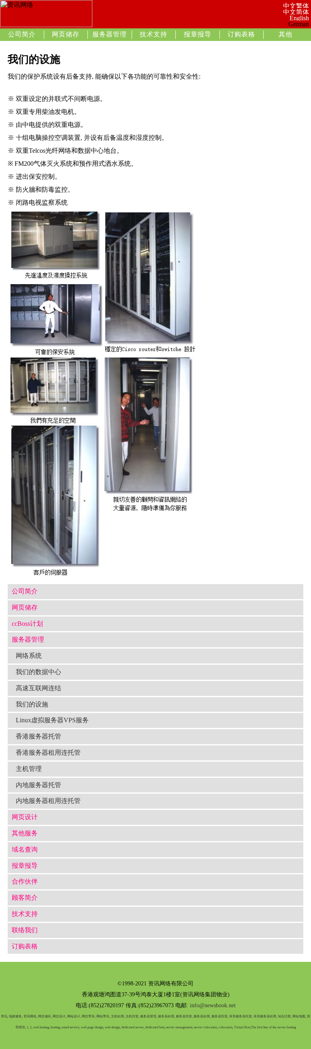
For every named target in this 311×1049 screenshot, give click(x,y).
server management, (180, 1027)
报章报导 (197, 34)
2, (31, 1027)
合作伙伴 (25, 881)
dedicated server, (133, 1027)
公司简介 (22, 34)
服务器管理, (148, 1016)
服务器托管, (184, 1016)
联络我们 (25, 930)
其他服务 (25, 833)
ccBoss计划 (27, 623)
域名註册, (285, 1016)
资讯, (4, 1016)
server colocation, (206, 1027)
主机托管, (132, 1016)
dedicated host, (155, 1027)
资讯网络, (30, 1016)
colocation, (226, 1027)
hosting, (56, 1027)
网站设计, (74, 1016)
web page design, (92, 1027)
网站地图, (299, 1016)
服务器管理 (109, 34)
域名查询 (25, 849)
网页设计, (59, 1016)
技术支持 (153, 34)
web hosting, (41, 1027)
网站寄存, (103, 1016)
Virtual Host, (242, 1027)
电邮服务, (16, 1016)
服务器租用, (166, 1016)
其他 (285, 34)
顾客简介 (25, 897)
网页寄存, (89, 1016)
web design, (113, 1027)
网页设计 (25, 817)
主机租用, (118, 1016)
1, (28, 1027)
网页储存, (45, 1016)
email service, (71, 1027)
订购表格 (241, 34)
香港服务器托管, (241, 1016)
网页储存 (65, 34)
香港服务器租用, (265, 1016)
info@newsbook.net (213, 1005)
